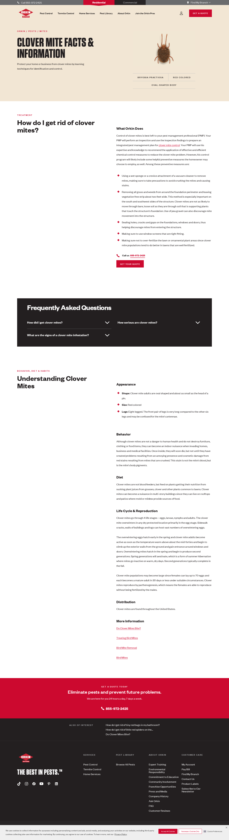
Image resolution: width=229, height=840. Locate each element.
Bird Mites (122, 657)
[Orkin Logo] (26, 13)
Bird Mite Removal (126, 647)
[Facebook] (34, 784)
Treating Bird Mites (127, 637)
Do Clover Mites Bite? (128, 628)
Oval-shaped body (164, 84)
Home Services (91, 774)
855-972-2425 (117, 708)
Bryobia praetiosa (151, 77)
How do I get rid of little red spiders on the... (129, 729)
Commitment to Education (164, 776)
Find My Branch (190, 774)
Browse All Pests (125, 764)
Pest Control (90, 764)
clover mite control (169, 145)
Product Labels (190, 783)
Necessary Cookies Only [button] (190, 831)
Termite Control (92, 769)
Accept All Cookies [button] (168, 831)
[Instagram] (26, 784)
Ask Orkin (154, 801)
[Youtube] (41, 784)
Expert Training (157, 764)
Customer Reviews (159, 810)
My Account (188, 764)
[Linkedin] (56, 784)
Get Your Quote (130, 263)
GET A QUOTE (200, 13)
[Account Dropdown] (181, 13)
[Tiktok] (19, 784)
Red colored (182, 77)
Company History (158, 796)
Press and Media (158, 791)
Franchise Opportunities (162, 786)
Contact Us (188, 779)
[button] (213, 831)
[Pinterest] (49, 784)
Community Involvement (162, 781)
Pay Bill (186, 769)
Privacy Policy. (120, 834)
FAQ (151, 805)
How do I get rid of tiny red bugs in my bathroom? (133, 724)
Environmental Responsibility (157, 770)
